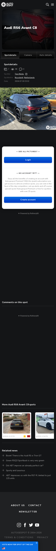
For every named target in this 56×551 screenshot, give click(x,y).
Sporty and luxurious (15, 470)
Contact (34, 505)
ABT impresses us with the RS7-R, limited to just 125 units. (28, 477)
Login (28, 159)
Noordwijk (19, 77)
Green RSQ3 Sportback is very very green (25, 460)
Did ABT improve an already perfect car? (24, 465)
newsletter (28, 511)
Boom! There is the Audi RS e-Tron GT (23, 455)
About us (18, 505)
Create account (28, 199)
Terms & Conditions (18, 537)
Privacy (42, 537)
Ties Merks (19, 74)
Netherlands (29, 77)
